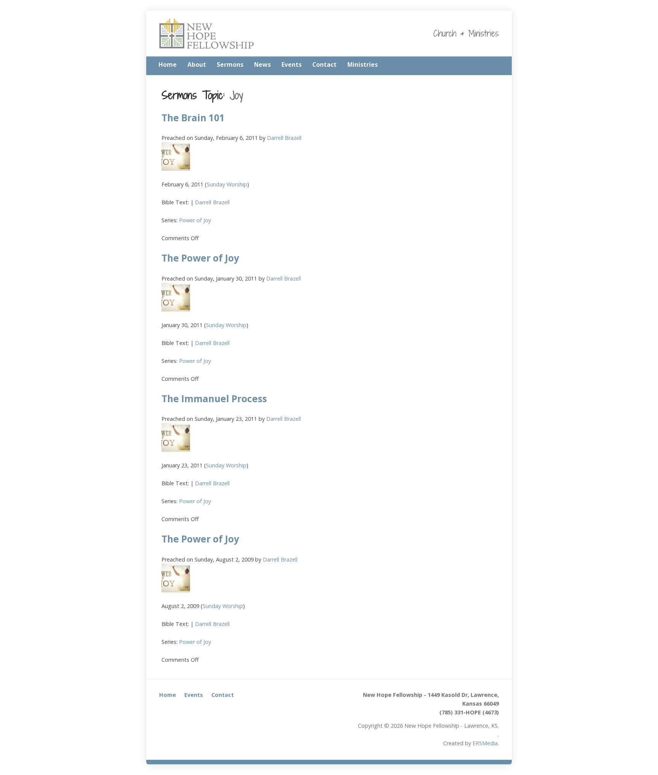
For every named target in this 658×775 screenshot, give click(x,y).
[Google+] (497, 65)
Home (167, 64)
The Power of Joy (200, 258)
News (262, 64)
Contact (324, 64)
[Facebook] (486, 65)
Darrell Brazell (284, 137)
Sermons (230, 64)
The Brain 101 (193, 117)
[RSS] (475, 65)
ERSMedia (485, 743)
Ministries (362, 64)
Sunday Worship (227, 184)
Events (291, 64)
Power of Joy (195, 220)
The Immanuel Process (214, 398)
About (196, 64)
